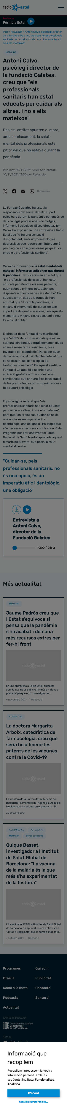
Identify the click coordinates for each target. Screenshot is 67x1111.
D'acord (33, 1093)
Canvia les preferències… (33, 1101)
